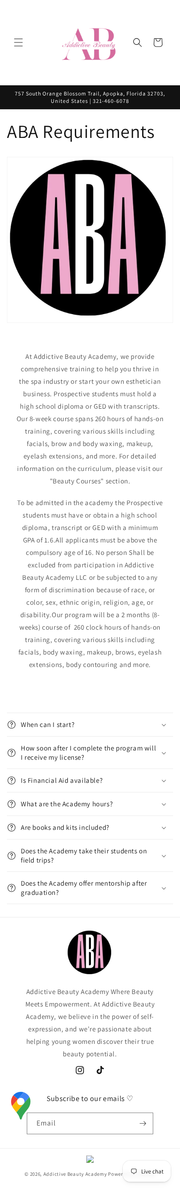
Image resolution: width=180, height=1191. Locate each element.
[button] (18, 42)
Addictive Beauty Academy (75, 1174)
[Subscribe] (142, 1123)
